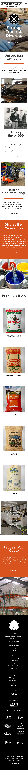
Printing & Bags (14, 678)
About (14, 675)
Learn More (14, 524)
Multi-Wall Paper (14, 660)
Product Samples (14, 680)
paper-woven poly (14, 375)
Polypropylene (14, 645)
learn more (15, 156)
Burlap (14, 650)
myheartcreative (14, 763)
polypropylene (14, 336)
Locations (14, 683)
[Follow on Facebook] (12, 694)
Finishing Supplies (14, 658)
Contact (14, 685)
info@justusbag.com (14, 641)
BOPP (14, 415)
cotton (14, 493)
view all (14, 252)
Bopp (14, 648)
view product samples (14, 42)
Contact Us (14, 571)
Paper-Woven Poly (14, 665)
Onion (14, 663)
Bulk (14, 653)
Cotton (14, 655)
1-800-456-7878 (14, 638)
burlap (14, 454)
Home (14, 673)
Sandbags (14, 668)
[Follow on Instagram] (16, 694)
